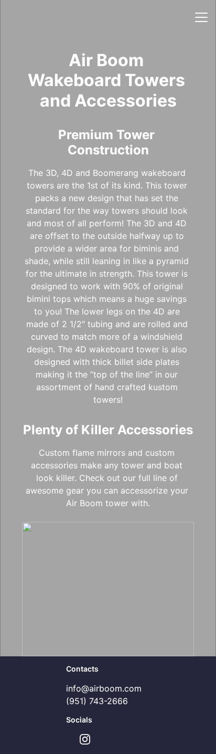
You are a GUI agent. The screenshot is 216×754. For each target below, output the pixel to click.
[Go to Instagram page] (85, 739)
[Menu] (201, 17)
